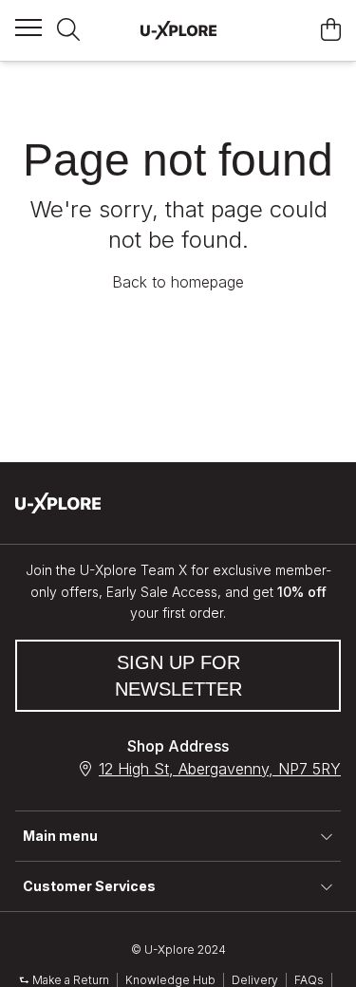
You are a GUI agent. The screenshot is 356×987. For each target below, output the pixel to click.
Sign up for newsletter (178, 675)
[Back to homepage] (178, 30)
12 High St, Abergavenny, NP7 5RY (220, 768)
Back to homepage (178, 281)
